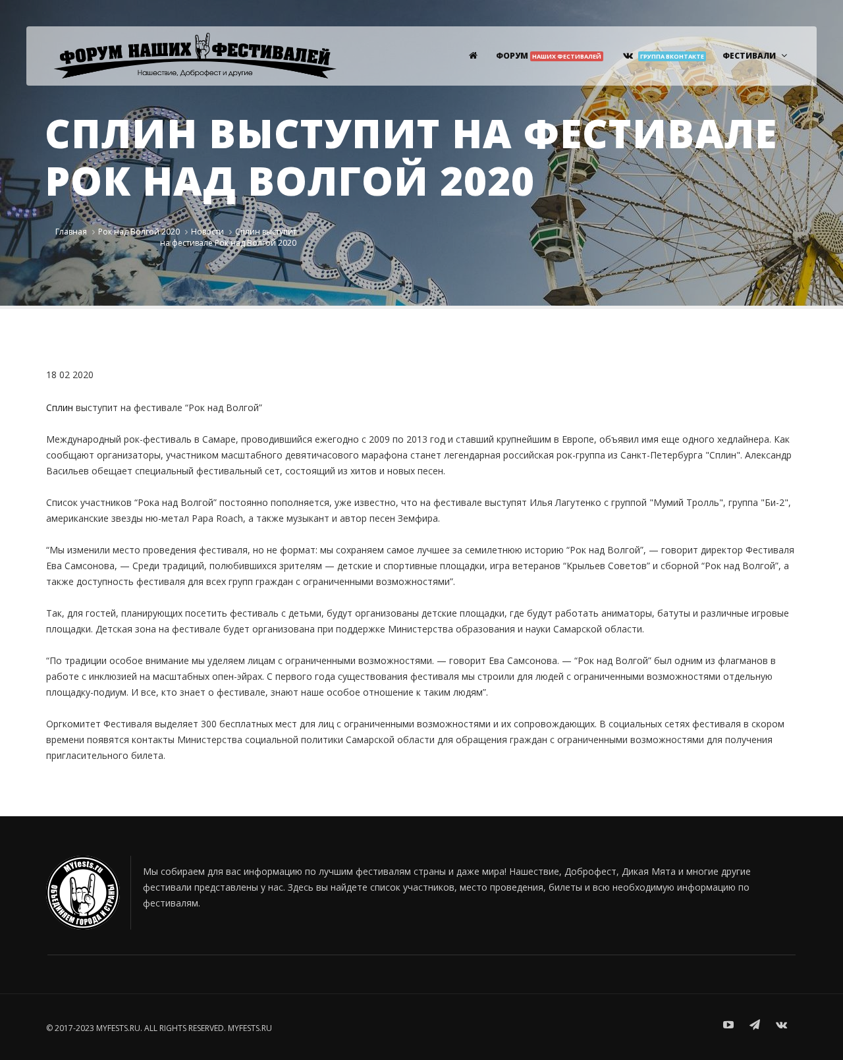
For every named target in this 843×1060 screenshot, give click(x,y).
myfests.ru (250, 1028)
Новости (207, 231)
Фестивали (749, 55)
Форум (548, 55)
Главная (71, 231)
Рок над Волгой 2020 (139, 231)
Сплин (59, 407)
